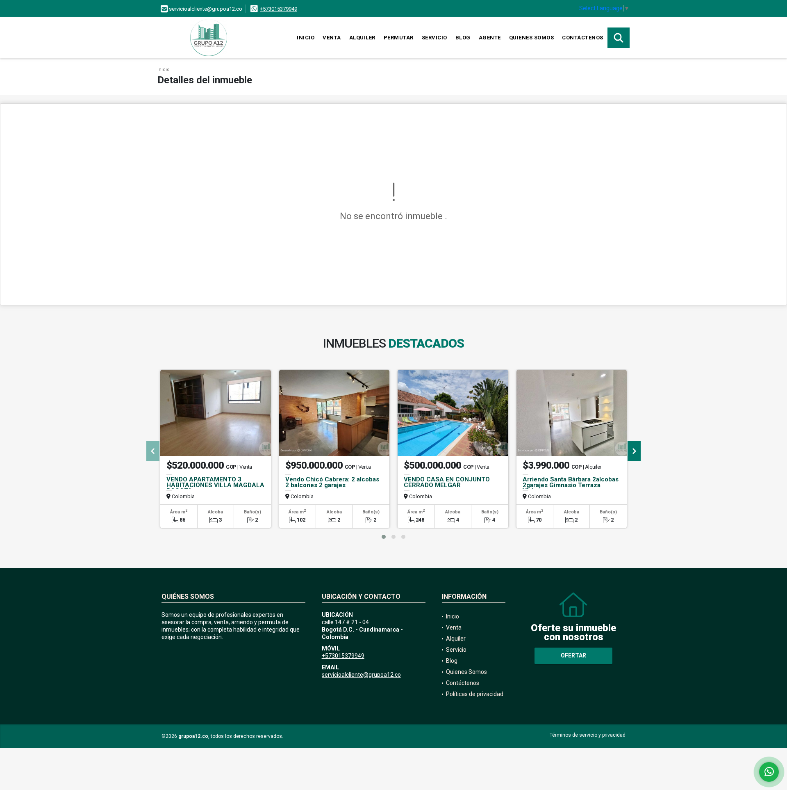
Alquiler (362, 37)
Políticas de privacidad (474, 694)
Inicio (305, 37)
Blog (463, 37)
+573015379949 (278, 9)
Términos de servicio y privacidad (588, 735)
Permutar (399, 37)
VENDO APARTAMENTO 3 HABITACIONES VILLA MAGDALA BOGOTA (215, 485)
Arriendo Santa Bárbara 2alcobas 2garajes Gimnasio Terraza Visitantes (571, 485)
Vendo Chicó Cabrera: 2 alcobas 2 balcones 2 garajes (332, 482)
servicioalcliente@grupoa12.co (361, 674)
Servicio (434, 37)
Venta (332, 37)
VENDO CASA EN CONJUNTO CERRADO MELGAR (447, 482)
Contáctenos (582, 37)
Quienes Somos (531, 37)
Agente (490, 37)
